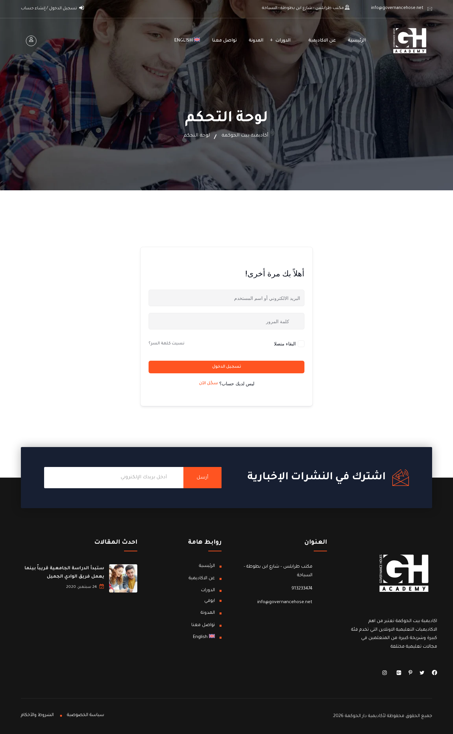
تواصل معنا (224, 40)
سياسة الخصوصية (85, 715)
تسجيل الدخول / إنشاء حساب (49, 8)
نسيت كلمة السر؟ (166, 343)
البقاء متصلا (285, 343)
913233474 (301, 588)
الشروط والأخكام (37, 715)
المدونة (256, 40)
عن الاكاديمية (322, 40)
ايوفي (209, 600)
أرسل (202, 478)
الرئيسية (357, 40)
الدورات (283, 40)
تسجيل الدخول (226, 367)
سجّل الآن (208, 383)
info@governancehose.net (397, 8)
